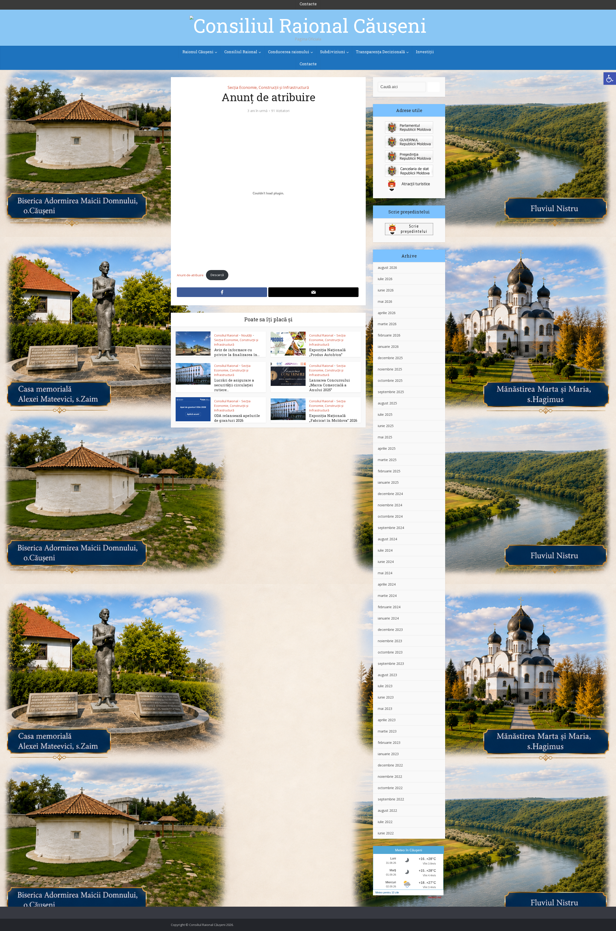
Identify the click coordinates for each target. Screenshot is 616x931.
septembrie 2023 (391, 663)
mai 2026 (385, 301)
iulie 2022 (385, 821)
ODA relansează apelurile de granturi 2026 (237, 418)
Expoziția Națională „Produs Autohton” (327, 352)
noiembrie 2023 (390, 641)
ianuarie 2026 (388, 346)
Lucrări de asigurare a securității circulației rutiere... (234, 385)
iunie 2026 (386, 290)
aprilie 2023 (387, 720)
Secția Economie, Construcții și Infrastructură (268, 87)
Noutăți (246, 335)
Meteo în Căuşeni (408, 850)
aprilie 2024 (387, 584)
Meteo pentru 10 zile (387, 892)
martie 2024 (387, 595)
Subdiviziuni (332, 51)
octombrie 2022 (390, 788)
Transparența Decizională (380, 51)
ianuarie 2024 (388, 618)
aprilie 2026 (387, 312)
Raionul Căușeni (197, 51)
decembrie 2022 (390, 765)
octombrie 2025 (390, 380)
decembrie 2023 (390, 629)
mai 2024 (385, 573)
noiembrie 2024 (390, 505)
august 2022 (387, 810)
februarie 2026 (389, 335)
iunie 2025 (386, 425)
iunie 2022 (386, 833)
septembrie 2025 (391, 392)
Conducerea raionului (288, 51)
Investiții (425, 51)
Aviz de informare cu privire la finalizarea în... (237, 352)
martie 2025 (387, 459)
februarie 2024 (389, 607)
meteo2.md (434, 897)
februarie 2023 (389, 742)
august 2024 (387, 539)
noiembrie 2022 (390, 776)
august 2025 (387, 403)
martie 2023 (387, 731)
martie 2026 (387, 324)
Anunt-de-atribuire (190, 275)
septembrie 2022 (391, 799)
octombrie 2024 (390, 516)
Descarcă (217, 275)
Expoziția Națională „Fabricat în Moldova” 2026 (333, 418)
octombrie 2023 (390, 652)
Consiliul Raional (240, 51)
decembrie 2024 (390, 493)
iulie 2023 (385, 686)
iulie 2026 (385, 279)
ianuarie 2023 (388, 754)
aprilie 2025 (387, 448)
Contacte (308, 63)
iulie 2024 (385, 550)
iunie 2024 (386, 561)
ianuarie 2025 (388, 482)
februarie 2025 (389, 471)
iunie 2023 (386, 697)
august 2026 (387, 267)
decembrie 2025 (390, 358)
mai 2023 (385, 708)
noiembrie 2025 (390, 369)
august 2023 (387, 675)
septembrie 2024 (391, 527)
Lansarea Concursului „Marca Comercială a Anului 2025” (329, 385)
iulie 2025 (385, 414)
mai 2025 (385, 437)
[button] (609, 78)
